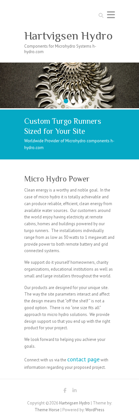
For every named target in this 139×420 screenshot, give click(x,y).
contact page (83, 359)
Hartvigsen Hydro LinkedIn (74, 391)
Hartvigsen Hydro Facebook (65, 391)
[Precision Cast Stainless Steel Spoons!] (69, 65)
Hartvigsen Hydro (68, 35)
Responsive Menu (111, 14)
